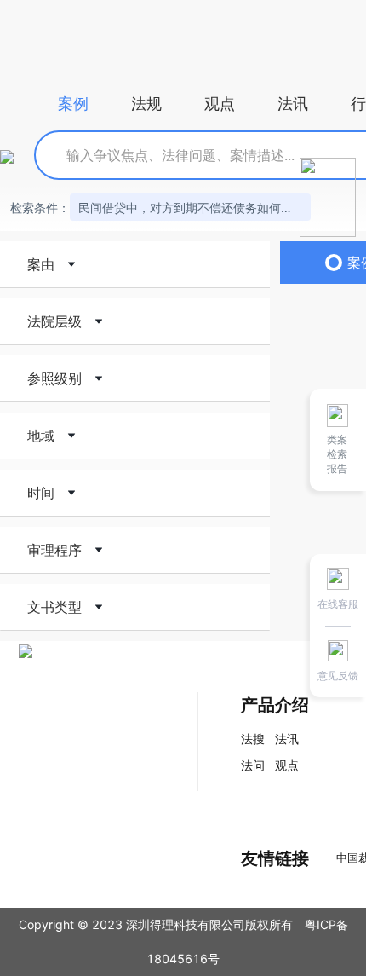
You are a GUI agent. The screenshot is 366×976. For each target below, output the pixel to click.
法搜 (253, 738)
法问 (253, 765)
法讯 (287, 738)
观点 (287, 765)
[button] (135, 264)
